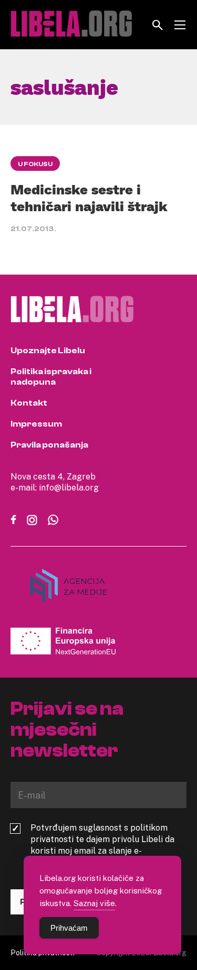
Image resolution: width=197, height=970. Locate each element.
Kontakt (29, 403)
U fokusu (35, 164)
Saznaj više (94, 903)
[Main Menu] (180, 25)
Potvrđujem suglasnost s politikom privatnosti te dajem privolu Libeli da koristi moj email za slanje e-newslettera (102, 844)
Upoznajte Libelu (48, 350)
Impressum (36, 424)
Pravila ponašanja (49, 445)
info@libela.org (69, 487)
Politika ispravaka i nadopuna (51, 377)
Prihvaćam (69, 927)
